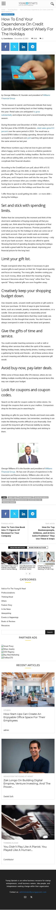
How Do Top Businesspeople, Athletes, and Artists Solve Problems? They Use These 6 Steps (43, 533)
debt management (25, 497)
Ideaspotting (6, 613)
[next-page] (29, 573)
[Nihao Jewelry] (28, 649)
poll (29, 138)
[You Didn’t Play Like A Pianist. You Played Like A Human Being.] (9, 558)
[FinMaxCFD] (28, 657)
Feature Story (6, 605)
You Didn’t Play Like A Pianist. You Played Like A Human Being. (9, 567)
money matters (35, 500)
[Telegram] (32, 47)
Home (3, 10)
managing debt (22, 500)
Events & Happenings (9, 617)
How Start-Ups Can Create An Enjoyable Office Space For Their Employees (24, 717)
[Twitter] (14, 47)
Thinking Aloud (13, 10)
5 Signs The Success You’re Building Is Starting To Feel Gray (46, 567)
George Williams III (41, 497)
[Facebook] (5, 47)
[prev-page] (26, 573)
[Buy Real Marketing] (28, 654)
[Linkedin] (23, 47)
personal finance (9, 502)
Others (4, 601)
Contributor (8, 38)
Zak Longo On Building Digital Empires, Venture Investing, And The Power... (27, 783)
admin (6, 730)
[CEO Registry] (28, 651)
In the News (6, 609)
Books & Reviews (8, 621)
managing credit (9, 500)
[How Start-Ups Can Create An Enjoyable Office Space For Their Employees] (28, 689)
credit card (13, 497)
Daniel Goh (8, 796)
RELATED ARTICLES (17, 547)
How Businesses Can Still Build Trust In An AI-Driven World (27, 567)
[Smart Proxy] (28, 646)
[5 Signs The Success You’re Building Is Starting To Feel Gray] (46, 558)
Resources (5, 626)
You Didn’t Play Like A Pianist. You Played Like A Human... (25, 848)
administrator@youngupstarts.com (32, 892)
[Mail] (25, 897)
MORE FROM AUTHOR (37, 547)
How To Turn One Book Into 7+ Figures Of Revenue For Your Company (13, 531)
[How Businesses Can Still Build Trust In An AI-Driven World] (28, 558)
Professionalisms (8, 593)
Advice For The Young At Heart (13, 589)
